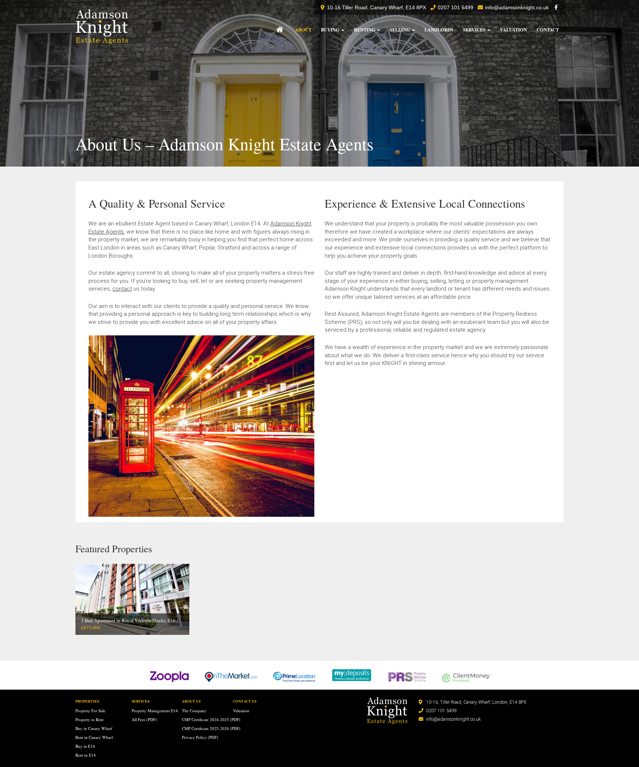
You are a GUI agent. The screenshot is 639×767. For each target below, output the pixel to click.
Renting (365, 29)
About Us (191, 701)
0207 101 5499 (441, 710)
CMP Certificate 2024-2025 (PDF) (211, 719)
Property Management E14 (155, 710)
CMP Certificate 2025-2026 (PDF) (211, 728)
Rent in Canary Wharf (94, 737)
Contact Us (244, 701)
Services (475, 29)
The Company (194, 710)
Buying (331, 29)
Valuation (513, 29)
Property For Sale (90, 710)
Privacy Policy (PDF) (200, 737)
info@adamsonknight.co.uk (517, 7)
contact (122, 288)
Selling (400, 29)
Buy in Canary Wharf (93, 728)
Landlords (439, 29)
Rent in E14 (85, 755)
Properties (87, 701)
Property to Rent (89, 719)
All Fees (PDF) (144, 719)
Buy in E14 (85, 746)
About (303, 29)
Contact (548, 29)
